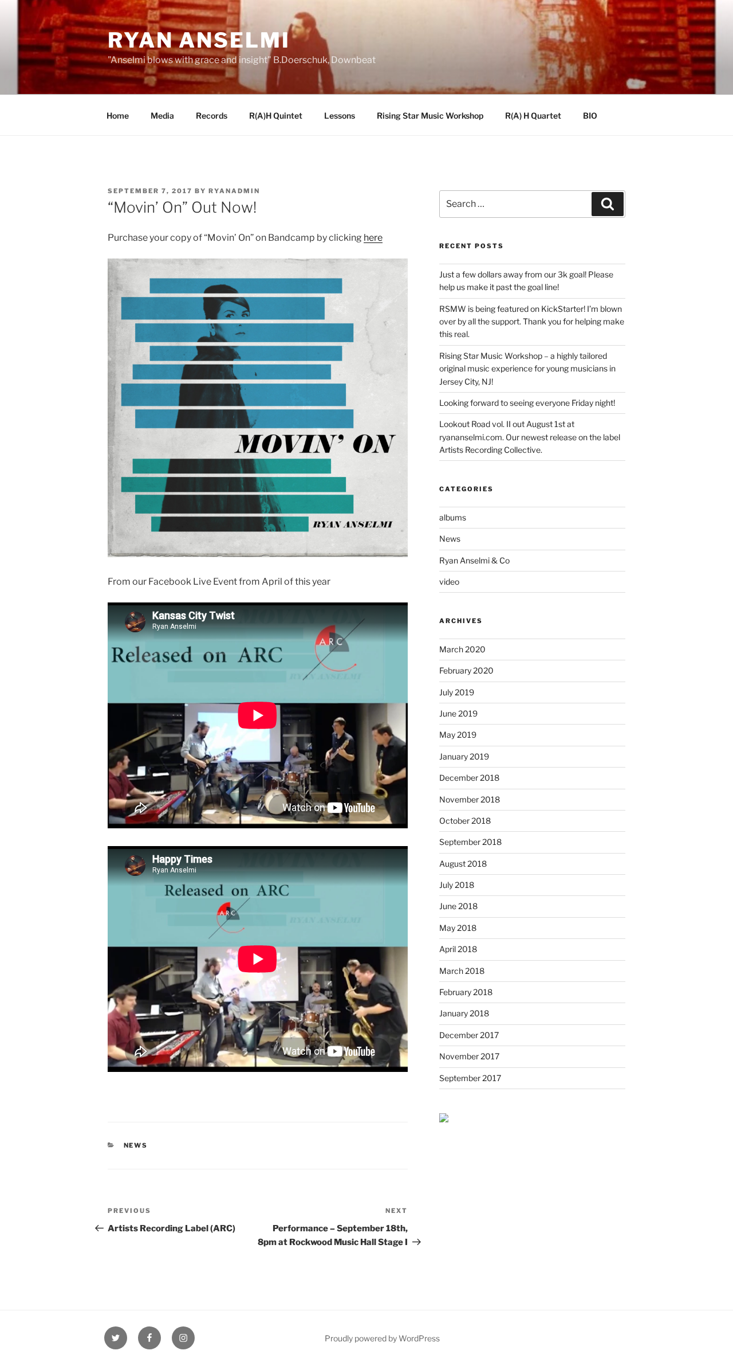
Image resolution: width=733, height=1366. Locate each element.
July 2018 (456, 885)
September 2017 (470, 1078)
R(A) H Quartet (533, 115)
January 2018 (464, 1013)
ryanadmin (234, 191)
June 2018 (458, 906)
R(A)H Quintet (275, 115)
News (136, 1145)
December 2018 (469, 777)
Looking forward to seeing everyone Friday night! (527, 403)
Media (162, 115)
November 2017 (469, 1056)
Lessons (339, 115)
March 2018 (461, 971)
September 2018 (470, 842)
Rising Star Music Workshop (430, 115)
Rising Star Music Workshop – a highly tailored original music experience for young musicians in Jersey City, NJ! (527, 368)
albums (452, 517)
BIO (590, 115)
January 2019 (464, 756)
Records (211, 115)
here (373, 237)
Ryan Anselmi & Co (474, 560)
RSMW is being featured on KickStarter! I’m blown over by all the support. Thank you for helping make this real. (531, 321)
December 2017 (469, 1035)
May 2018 (457, 928)
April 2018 (458, 949)
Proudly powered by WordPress (382, 1338)
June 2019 (458, 713)
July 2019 (456, 692)
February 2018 (465, 992)
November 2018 (469, 799)
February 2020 (466, 670)
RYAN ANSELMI (199, 40)
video (449, 581)
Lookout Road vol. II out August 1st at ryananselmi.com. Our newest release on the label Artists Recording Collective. (529, 437)
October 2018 (465, 820)
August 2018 (463, 863)
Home (118, 115)
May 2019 (457, 734)
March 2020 (462, 649)
